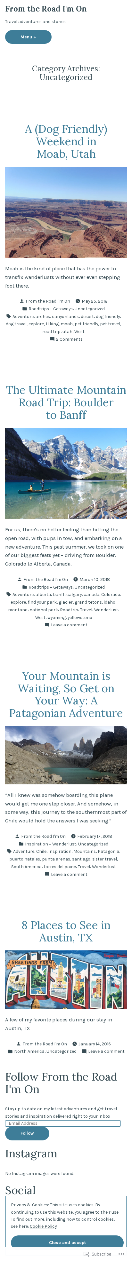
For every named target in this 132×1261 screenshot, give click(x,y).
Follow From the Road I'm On (61, 1082)
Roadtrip (69, 609)
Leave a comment (69, 625)
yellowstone (80, 617)
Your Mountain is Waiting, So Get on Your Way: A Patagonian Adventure (66, 694)
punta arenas (56, 858)
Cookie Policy (43, 1226)
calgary (74, 594)
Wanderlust (106, 609)
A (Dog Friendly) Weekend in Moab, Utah (66, 141)
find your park (42, 602)
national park (43, 609)
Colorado (110, 594)
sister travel (104, 858)
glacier (66, 602)
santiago (81, 858)
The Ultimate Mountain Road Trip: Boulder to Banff (66, 402)
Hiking (52, 323)
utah (67, 331)
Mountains (84, 851)
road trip (51, 331)
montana (18, 609)
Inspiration (59, 851)
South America (26, 866)
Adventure (23, 316)
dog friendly (108, 316)
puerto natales (24, 858)
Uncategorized (90, 308)
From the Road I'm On (46, 9)
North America (29, 1051)
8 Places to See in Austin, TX (66, 931)
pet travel (110, 323)
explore (36, 323)
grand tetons (88, 602)
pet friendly (86, 323)
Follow (27, 1133)
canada (91, 594)
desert (87, 316)
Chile (41, 851)
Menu (36, 36)
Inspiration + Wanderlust (50, 843)
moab (67, 323)
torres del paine (60, 866)
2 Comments (69, 339)
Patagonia (108, 851)
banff (58, 594)
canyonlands (65, 316)
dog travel (16, 323)
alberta (43, 594)
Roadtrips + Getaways (51, 308)
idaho (109, 602)
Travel (86, 609)
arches (43, 316)
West (79, 331)
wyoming (56, 617)
